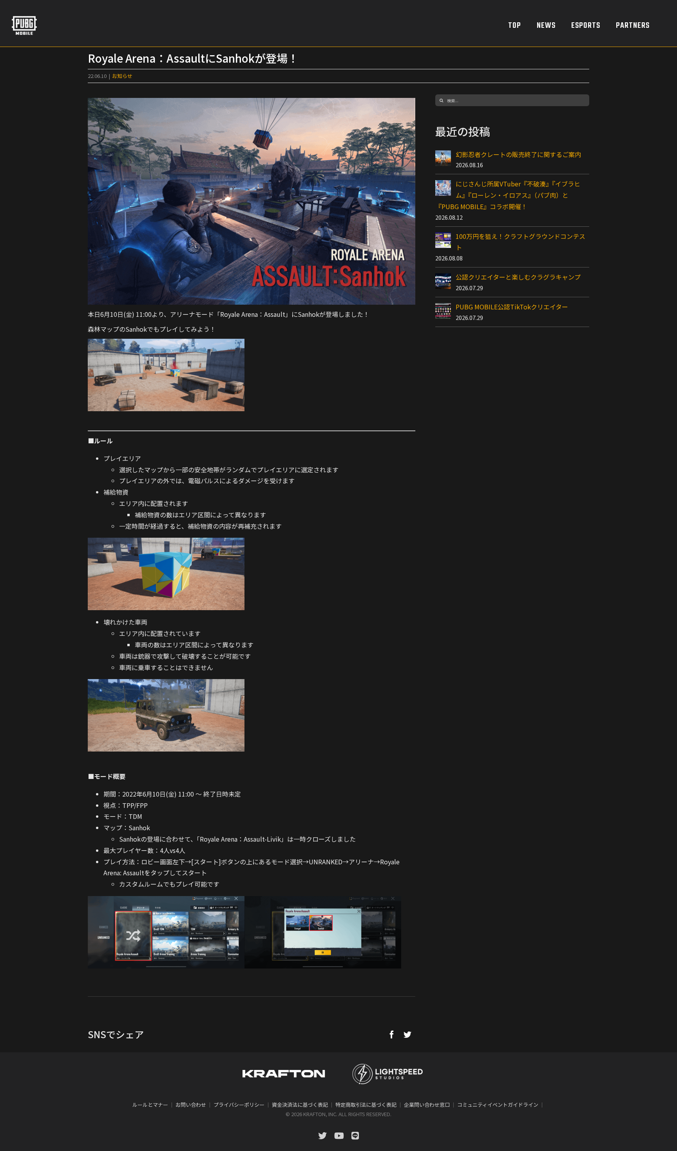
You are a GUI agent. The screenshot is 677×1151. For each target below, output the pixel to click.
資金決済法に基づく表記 (300, 1104)
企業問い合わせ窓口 (427, 1104)
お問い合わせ (191, 1104)
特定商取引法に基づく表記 (365, 1104)
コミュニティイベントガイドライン (497, 1104)
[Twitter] (407, 1034)
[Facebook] (392, 1034)
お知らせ (122, 76)
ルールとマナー (150, 1104)
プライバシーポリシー (239, 1104)
